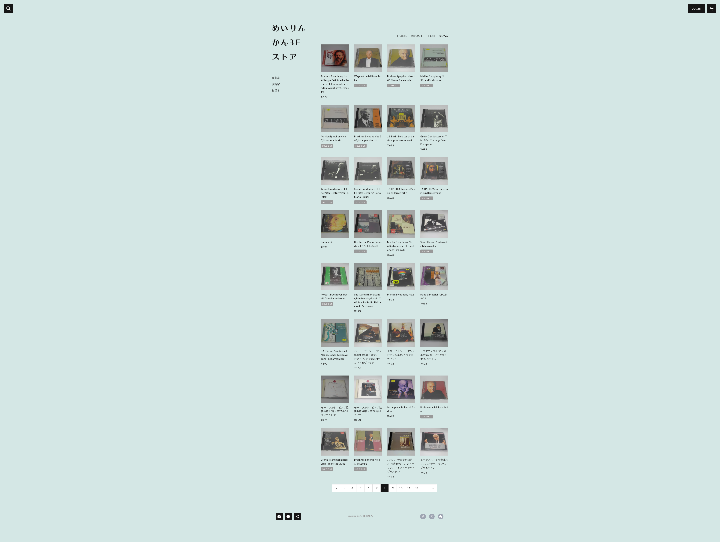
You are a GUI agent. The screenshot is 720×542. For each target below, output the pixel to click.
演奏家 (276, 84)
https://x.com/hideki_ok (432, 516)
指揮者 (276, 90)
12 (416, 488)
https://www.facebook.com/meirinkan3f (423, 516)
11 (408, 488)
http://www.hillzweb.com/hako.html (440, 516)
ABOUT (417, 35)
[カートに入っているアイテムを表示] (711, 8)
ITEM (431, 35)
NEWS (443, 35)
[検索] (8, 8)
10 (400, 488)
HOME (402, 35)
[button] (696, 8)
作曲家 (276, 77)
